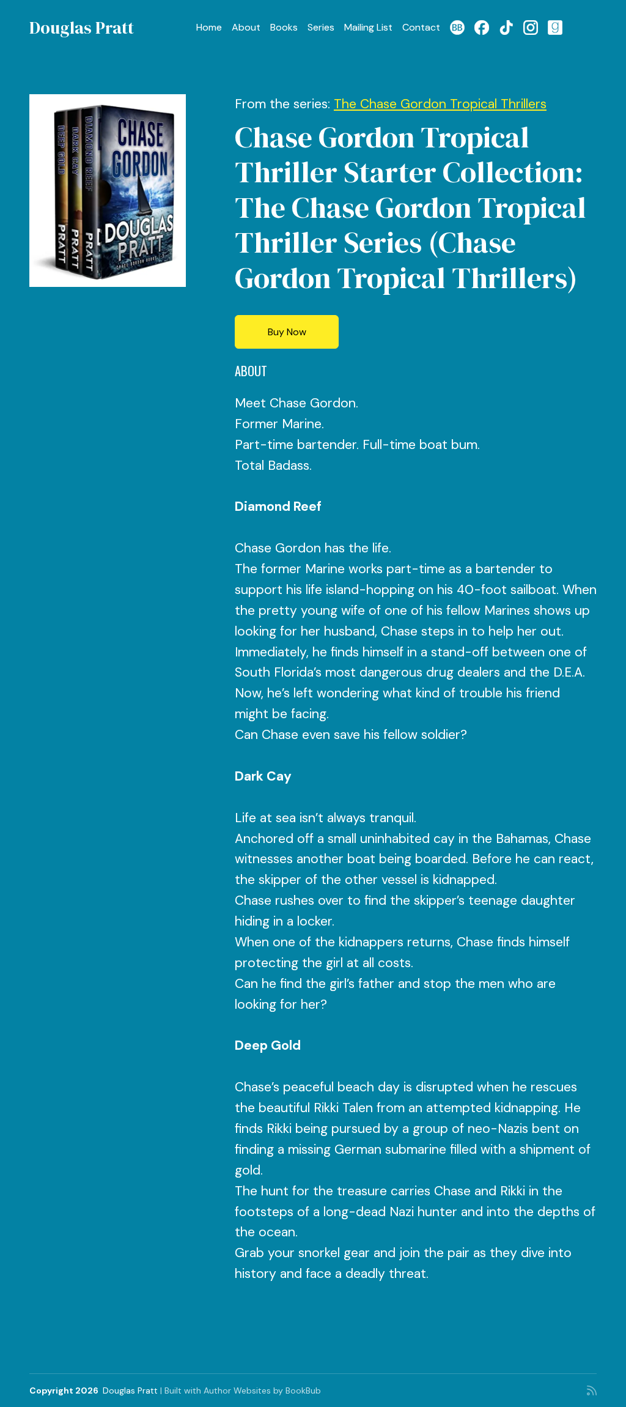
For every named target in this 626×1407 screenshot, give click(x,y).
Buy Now (287, 331)
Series (320, 27)
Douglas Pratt (81, 27)
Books (284, 27)
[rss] (592, 1390)
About (246, 27)
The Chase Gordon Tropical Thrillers (440, 104)
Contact (421, 27)
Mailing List (368, 27)
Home (209, 27)
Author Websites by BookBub (262, 1390)
